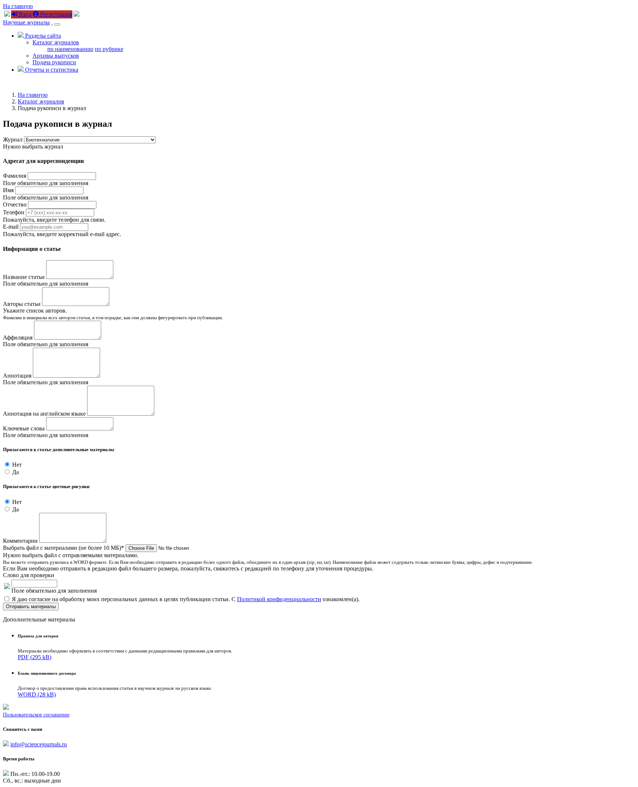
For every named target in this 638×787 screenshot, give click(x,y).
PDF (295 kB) (34, 657)
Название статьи (24, 277)
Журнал (13, 139)
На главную (18, 6)
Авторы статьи (22, 304)
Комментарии (20, 541)
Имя (8, 190)
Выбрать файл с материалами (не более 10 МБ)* (63, 548)
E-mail (11, 227)
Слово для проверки (28, 575)
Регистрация (55, 14)
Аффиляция (17, 337)
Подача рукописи (54, 62)
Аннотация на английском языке (44, 413)
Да (15, 472)
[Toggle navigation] (57, 24)
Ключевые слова (24, 428)
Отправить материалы (31, 606)
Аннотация (17, 375)
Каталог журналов (55, 42)
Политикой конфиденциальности (279, 599)
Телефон (13, 212)
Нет (17, 464)
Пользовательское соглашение (36, 715)
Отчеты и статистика (51, 70)
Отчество (15, 204)
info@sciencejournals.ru (38, 744)
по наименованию (70, 49)
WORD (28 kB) (37, 694)
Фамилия (14, 176)
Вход (24, 14)
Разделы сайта (42, 36)
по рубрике (109, 49)
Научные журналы (26, 22)
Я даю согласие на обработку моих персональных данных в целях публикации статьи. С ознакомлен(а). (186, 599)
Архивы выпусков (55, 55)
